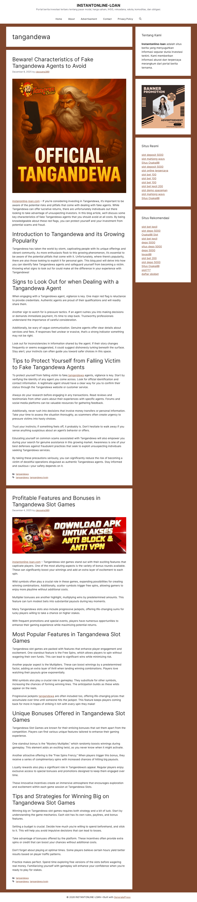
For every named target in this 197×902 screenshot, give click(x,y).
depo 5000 (148, 242)
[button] (140, 19)
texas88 (146, 254)
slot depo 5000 (151, 230)
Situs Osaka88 (150, 162)
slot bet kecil (149, 226)
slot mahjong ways (153, 158)
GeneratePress (122, 897)
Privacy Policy (125, 18)
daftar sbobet (150, 274)
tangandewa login (39, 477)
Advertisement (89, 18)
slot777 (146, 270)
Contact (107, 18)
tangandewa (76, 375)
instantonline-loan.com (26, 561)
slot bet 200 (149, 258)
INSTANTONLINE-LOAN (98, 5)
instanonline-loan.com (26, 201)
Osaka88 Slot (150, 234)
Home (59, 18)
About (71, 18)
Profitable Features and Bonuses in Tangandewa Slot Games (56, 501)
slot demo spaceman (154, 190)
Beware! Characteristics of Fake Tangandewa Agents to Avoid (52, 62)
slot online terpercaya (155, 170)
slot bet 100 (149, 174)
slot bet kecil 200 (152, 186)
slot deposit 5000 (152, 154)
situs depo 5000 (152, 246)
